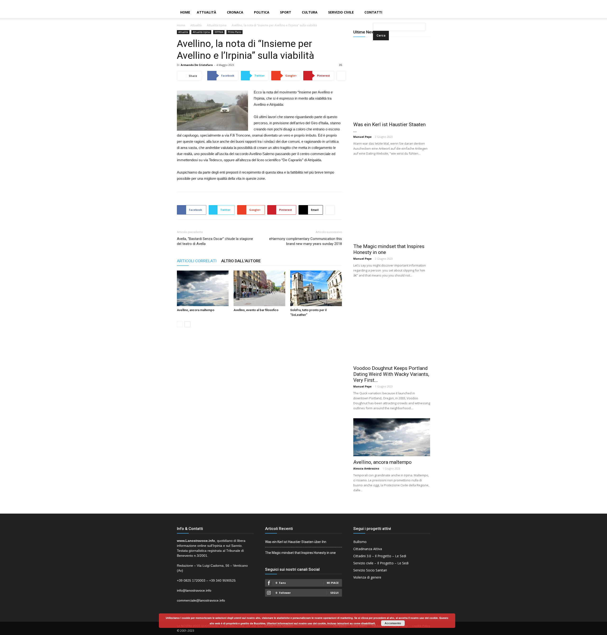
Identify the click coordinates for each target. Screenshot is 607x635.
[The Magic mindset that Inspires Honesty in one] (391, 202)
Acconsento (393, 623)
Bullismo (360, 541)
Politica (261, 12)
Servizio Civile (341, 12)
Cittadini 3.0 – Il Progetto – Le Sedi (379, 556)
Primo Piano (234, 32)
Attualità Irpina (216, 25)
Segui (334, 592)
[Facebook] (587, 3)
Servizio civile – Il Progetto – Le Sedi (381, 563)
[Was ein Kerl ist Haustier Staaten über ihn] (391, 80)
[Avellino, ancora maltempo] (203, 288)
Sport (285, 12)
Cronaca (235, 12)
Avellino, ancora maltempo (195, 310)
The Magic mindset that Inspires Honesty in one (300, 553)
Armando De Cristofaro (197, 65)
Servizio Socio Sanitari (370, 570)
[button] (374, 12)
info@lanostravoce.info (194, 590)
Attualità (206, 12)
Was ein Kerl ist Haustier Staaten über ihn (295, 542)
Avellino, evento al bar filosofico (256, 310)
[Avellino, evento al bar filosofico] (259, 288)
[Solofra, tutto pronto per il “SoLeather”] (316, 288)
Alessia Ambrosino (366, 468)
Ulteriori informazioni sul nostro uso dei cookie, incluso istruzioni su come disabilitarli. (321, 623)
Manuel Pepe (362, 136)
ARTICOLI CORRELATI (196, 260)
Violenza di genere (367, 577)
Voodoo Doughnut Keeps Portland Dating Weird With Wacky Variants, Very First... (391, 374)
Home (185, 12)
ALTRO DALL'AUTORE (241, 260)
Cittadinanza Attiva (367, 549)
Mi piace (333, 582)
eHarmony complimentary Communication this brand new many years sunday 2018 (305, 241)
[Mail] (595, 3)
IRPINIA (219, 32)
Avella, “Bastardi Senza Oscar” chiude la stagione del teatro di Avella (215, 241)
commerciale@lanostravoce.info (201, 600)
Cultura (309, 12)
